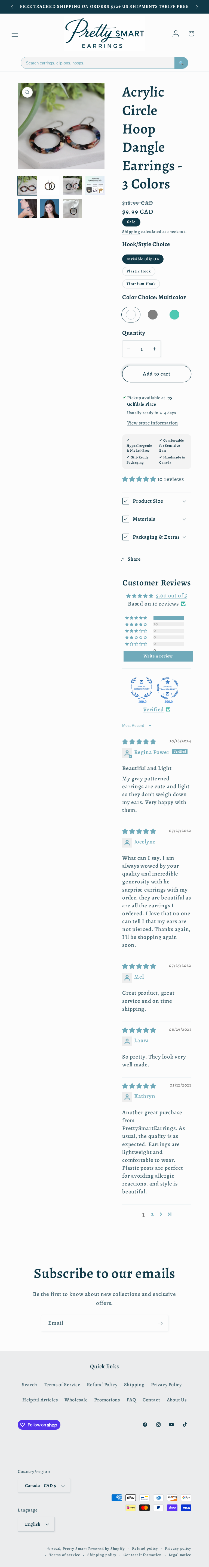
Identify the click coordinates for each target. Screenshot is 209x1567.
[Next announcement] (197, 7)
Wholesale (76, 1400)
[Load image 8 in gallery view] (49, 208)
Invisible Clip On (143, 259)
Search (29, 1384)
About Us (177, 1400)
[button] (15, 33)
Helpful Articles (40, 1400)
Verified (153, 709)
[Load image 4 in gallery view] (94, 185)
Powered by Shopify (106, 1548)
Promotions (107, 1400)
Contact (151, 1400)
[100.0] (141, 688)
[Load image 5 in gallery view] (27, 208)
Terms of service (64, 1554)
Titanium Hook (141, 283)
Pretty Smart (75, 1548)
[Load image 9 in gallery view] (72, 208)
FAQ (131, 1400)
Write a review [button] (158, 656)
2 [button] (152, 1214)
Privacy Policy (166, 1384)
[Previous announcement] (12, 7)
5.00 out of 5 (171, 595)
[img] (139, 742)
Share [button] (134, 559)
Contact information (143, 1554)
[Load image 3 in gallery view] (72, 185)
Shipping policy (102, 1554)
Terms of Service (62, 1384)
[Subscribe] (160, 1323)
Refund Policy (102, 1384)
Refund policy (145, 1548)
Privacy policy (178, 1548)
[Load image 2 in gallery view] (49, 185)
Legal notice (180, 1554)
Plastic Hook (139, 271)
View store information (152, 423)
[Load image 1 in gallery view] (27, 185)
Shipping (131, 231)
